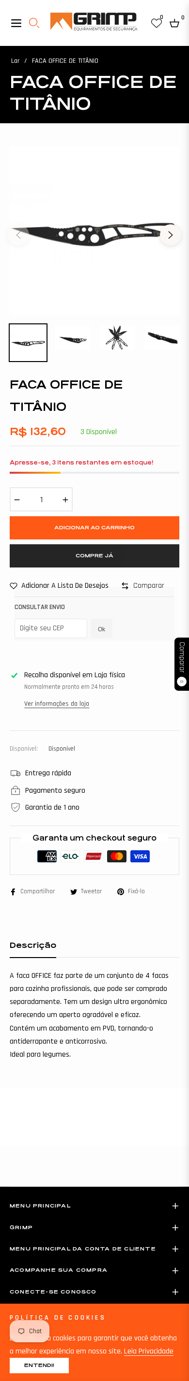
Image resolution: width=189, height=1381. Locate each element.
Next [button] (170, 235)
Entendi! (39, 1365)
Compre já (94, 555)
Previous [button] (18, 235)
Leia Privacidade (148, 1351)
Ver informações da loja (56, 703)
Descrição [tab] (33, 945)
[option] (94, 231)
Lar (15, 61)
